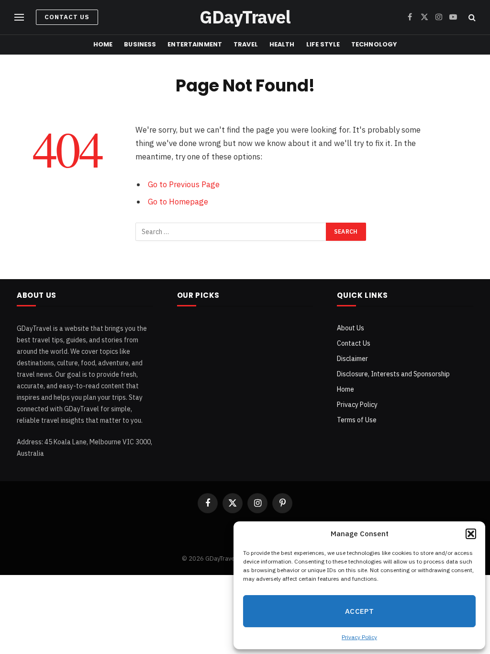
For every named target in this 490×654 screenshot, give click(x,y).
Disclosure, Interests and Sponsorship (393, 374)
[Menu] (19, 17)
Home (103, 44)
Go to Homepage (178, 201)
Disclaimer (352, 358)
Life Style (323, 44)
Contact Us (67, 17)
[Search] (471, 17)
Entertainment (194, 44)
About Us (350, 328)
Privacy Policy (359, 637)
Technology (374, 44)
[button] (471, 534)
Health (282, 44)
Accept (359, 611)
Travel (246, 44)
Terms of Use (357, 420)
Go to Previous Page (184, 184)
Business (140, 44)
